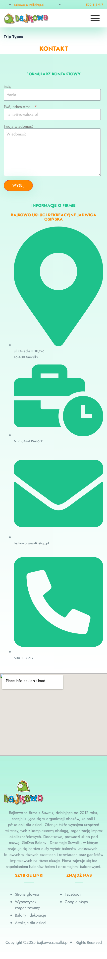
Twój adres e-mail (19, 107)
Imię (7, 87)
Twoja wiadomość (19, 126)
